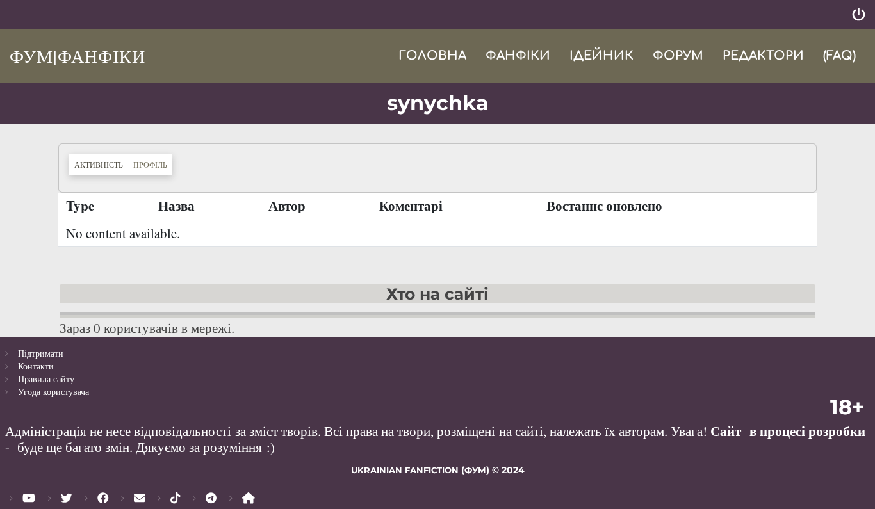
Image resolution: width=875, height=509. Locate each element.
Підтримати (40, 353)
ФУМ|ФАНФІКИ (77, 56)
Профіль (150, 164)
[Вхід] (858, 14)
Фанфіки (518, 55)
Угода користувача (53, 391)
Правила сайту (46, 379)
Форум (678, 55)
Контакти (36, 366)
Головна (432, 55)
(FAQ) (839, 55)
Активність (101, 164)
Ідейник (601, 55)
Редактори (763, 55)
